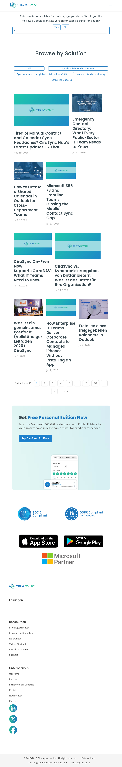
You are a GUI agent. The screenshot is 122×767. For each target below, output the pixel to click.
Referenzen (15, 638)
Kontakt (13, 690)
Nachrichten (15, 695)
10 (86, 383)
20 (95, 383)
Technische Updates (61, 79)
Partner (13, 679)
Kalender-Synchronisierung (90, 74)
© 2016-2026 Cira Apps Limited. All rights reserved (50, 758)
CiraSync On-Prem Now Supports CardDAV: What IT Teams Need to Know (33, 270)
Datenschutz (88, 758)
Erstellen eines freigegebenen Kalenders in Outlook (93, 332)
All (29, 68)
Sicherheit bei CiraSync (21, 684)
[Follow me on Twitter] (13, 719)
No (66, 27)
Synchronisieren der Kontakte (78, 68)
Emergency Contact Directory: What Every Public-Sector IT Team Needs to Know (86, 133)
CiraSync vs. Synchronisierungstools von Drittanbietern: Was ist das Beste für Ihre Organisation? (78, 275)
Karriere (13, 701)
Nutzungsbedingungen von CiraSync (47, 762)
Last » (64, 391)
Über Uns (14, 673)
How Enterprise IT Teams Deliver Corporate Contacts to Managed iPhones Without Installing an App (60, 344)
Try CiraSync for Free (35, 438)
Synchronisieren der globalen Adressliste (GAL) (42, 74)
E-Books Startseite (18, 649)
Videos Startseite (18, 644)
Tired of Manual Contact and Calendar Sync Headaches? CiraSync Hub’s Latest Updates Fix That (41, 140)
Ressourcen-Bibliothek (21, 633)
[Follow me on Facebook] (13, 730)
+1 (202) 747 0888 (80, 762)
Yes (56, 27)
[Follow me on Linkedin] (13, 708)
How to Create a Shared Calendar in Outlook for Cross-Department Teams (27, 200)
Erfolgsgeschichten (19, 627)
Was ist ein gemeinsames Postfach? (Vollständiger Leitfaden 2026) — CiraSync (28, 336)
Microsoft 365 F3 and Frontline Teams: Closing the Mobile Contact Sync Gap (59, 202)
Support (13, 654)
